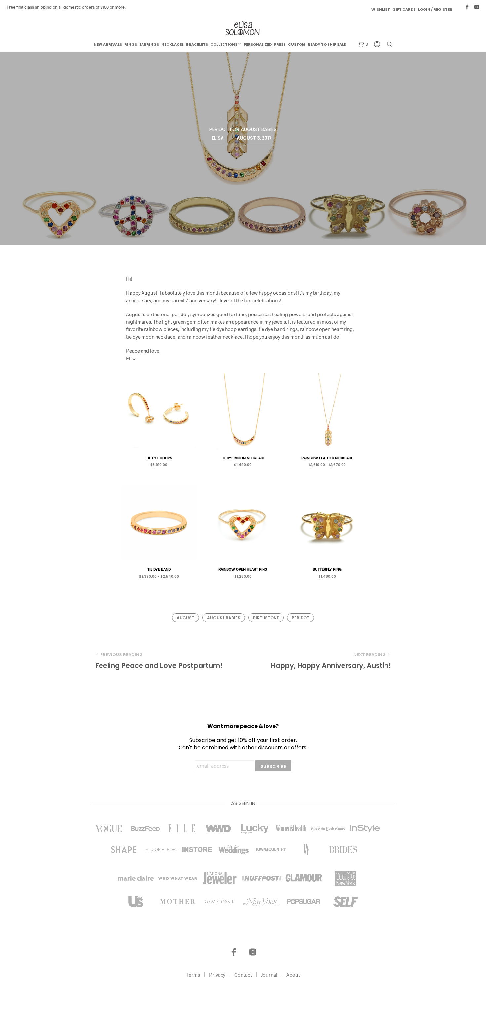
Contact (243, 975)
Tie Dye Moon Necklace (243, 458)
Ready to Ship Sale (327, 44)
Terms (193, 975)
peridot (300, 618)
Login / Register (435, 9)
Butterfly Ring (327, 569)
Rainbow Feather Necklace (327, 458)
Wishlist (380, 9)
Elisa (217, 138)
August (185, 618)
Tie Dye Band (159, 569)
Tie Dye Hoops (159, 458)
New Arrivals (108, 44)
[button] (363, 44)
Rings (130, 44)
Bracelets (197, 44)
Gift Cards (404, 9)
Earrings (149, 44)
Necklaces (172, 44)
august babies (223, 618)
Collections (223, 44)
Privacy (217, 975)
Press (280, 44)
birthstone (266, 618)
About (293, 975)
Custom (296, 44)
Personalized (258, 44)
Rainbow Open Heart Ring (242, 569)
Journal (269, 975)
